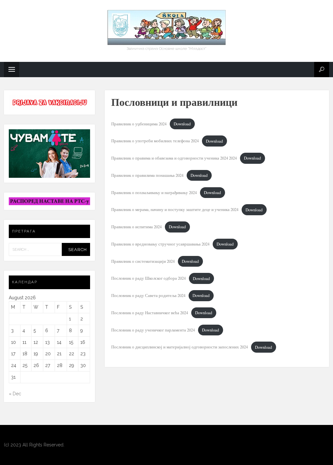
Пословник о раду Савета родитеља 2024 (148, 295)
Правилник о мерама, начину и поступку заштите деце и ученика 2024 (174, 210)
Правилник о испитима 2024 (136, 227)
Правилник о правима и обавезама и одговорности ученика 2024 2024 (174, 158)
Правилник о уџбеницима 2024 (138, 124)
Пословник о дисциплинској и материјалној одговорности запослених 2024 (179, 347)
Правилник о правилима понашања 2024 (147, 175)
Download (182, 124)
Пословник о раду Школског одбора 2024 (148, 278)
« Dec (15, 393)
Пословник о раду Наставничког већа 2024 (149, 313)
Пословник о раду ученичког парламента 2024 (153, 330)
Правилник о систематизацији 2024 (143, 261)
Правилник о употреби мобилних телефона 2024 (155, 141)
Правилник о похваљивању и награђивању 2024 (154, 192)
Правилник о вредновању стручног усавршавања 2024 (160, 244)
